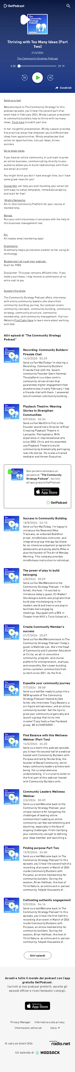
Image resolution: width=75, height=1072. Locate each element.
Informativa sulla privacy (49, 1022)
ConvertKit (10, 186)
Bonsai (8, 215)
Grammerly (11, 246)
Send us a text (12, 100)
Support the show (14, 291)
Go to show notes (14, 151)
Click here (18, 122)
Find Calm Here (23, 320)
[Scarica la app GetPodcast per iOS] (46, 491)
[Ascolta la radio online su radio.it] (59, 1043)
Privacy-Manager (20, 1022)
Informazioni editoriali (28, 1028)
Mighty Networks (14, 200)
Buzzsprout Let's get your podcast (25, 261)
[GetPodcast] (14, 5)
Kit (6, 235)
